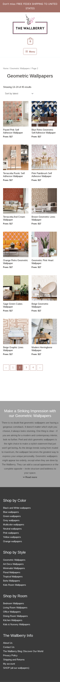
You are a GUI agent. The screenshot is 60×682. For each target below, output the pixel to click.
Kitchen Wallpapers (12, 620)
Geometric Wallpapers (20, 68)
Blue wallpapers (11, 512)
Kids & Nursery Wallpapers (16, 624)
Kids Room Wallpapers (14, 585)
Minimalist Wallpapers (14, 568)
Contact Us (8, 647)
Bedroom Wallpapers (13, 603)
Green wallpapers (12, 516)
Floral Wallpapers (11, 572)
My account (9, 664)
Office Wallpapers (12, 612)
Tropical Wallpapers (13, 576)
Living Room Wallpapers (15, 607)
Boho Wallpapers (11, 581)
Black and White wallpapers (17, 508)
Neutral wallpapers (12, 529)
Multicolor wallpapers (13, 524)
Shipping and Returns (14, 659)
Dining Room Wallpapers (15, 616)
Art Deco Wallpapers (13, 564)
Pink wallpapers (11, 533)
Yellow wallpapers (12, 537)
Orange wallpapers (12, 541)
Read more (31, 477)
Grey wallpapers (11, 520)
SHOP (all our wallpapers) (16, 668)
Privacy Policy (10, 655)
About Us (7, 643)
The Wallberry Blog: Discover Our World (23, 651)
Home (5, 68)
